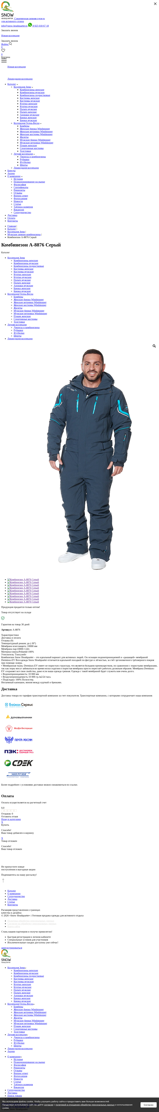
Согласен (148, 1105)
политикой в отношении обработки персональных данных (85, 1104)
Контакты (12, 904)
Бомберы (18, 296)
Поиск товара (14, 1095)
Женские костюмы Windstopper (30, 305)
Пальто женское (22, 282)
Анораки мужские (23, 285)
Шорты (17, 335)
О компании (13, 893)
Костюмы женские (23, 269)
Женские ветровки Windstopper (30, 302)
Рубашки (18, 330)
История (18, 1059)
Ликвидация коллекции (20, 338)
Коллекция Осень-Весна (20, 294)
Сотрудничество (16, 896)
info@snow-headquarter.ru (14, 25)
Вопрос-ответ (21, 1073)
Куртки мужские (22, 277)
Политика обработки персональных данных (30, 920)
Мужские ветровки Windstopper (30, 313)
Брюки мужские (22, 291)
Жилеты (18, 308)
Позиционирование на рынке (29, 1062)
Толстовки (19, 322)
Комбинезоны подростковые (29, 266)
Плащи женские (22, 316)
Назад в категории (11, 819)
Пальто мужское (22, 280)
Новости (18, 1079)
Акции (11, 1051)
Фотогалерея (20, 1076)
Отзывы (18, 1070)
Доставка (12, 899)
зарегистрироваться (11, 947)
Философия (20, 1065)
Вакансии (19, 1087)
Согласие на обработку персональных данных (31, 923)
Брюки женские (22, 288)
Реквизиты (19, 1067)
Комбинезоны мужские (26, 263)
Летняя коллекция (17, 324)
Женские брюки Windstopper (29, 299)
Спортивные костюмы (25, 319)
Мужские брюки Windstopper (29, 310)
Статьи (11, 902)
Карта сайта (13, 926)
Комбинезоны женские (26, 260)
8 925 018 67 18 (41, 25)
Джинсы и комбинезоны (27, 327)
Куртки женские (22, 274)
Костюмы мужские (24, 271)
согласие (48, 1104)
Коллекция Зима (16, 257)
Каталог (11, 890)
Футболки (19, 333)
